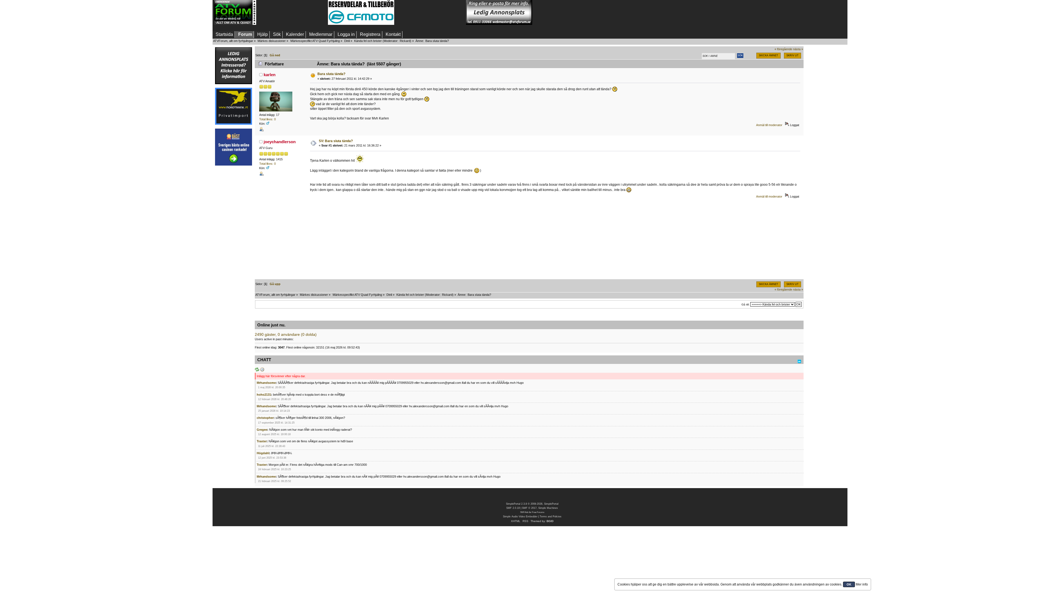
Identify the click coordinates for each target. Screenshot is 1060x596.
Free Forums (538, 512)
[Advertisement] (292, 12)
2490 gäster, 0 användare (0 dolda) (286, 334)
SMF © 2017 (529, 508)
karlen (269, 74)
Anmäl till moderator (769, 125)
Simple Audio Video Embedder (520, 516)
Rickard (405, 40)
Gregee (262, 429)
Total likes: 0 (267, 119)
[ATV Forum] (235, 24)
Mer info (862, 584)
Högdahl (263, 453)
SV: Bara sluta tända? (336, 141)
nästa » (798, 49)
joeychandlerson (280, 141)
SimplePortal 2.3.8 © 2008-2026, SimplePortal (532, 503)
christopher (265, 417)
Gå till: (745, 304)
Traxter (262, 441)
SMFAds (524, 512)
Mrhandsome (266, 382)
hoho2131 (264, 394)
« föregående (783, 49)
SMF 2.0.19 (513, 508)
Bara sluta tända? (331, 74)
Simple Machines (548, 508)
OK (849, 584)
